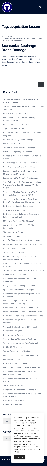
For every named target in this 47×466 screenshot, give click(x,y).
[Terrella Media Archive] (7, 7)
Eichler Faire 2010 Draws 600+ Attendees (20, 178)
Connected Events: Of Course (15, 274)
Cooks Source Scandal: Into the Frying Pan (21, 163)
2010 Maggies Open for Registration (18, 206)
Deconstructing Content (13, 335)
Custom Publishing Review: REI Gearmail (20, 327)
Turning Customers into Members (17, 351)
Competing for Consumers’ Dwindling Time (21, 389)
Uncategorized (16, 41)
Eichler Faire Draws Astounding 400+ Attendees (23, 244)
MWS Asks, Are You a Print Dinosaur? (18, 221)
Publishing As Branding (12, 359)
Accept (20, 457)
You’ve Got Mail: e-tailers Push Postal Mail (20, 343)
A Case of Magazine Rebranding (16, 363)
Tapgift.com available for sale (15, 128)
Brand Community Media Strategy (16, 38)
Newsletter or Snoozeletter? (15, 400)
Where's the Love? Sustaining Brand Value (20, 308)
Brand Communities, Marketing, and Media (20, 355)
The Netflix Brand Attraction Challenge (19, 148)
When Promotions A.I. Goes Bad (16, 124)
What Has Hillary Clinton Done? (16, 113)
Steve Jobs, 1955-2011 (12, 144)
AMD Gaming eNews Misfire (14, 210)
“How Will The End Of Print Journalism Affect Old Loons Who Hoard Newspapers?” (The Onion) (22, 185)
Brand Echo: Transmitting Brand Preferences (21, 367)
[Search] (41, 84)
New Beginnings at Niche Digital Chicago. (20, 167)
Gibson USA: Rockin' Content (15, 248)
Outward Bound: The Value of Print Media (20, 339)
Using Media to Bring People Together (19, 285)
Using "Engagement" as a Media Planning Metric (23, 316)
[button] (40, 7)
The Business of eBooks (13, 385)
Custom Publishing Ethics (13, 331)
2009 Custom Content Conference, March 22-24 (23, 270)
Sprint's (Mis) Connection (13, 252)
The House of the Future (13, 232)
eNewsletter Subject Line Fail (15, 236)
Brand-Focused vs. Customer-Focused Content (22, 312)
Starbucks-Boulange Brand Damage (19, 48)
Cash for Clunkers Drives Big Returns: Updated (22, 240)
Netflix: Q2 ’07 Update (12, 347)
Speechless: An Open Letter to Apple (18, 290)
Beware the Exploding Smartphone (17, 152)
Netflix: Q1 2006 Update (13, 404)
